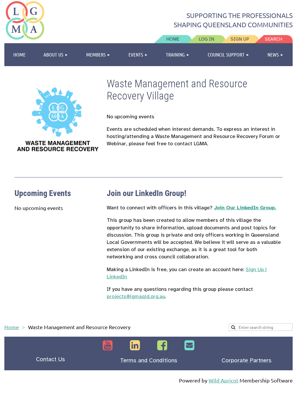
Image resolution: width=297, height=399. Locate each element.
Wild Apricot (223, 380)
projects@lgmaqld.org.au (136, 296)
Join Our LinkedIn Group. (245, 207)
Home (11, 327)
